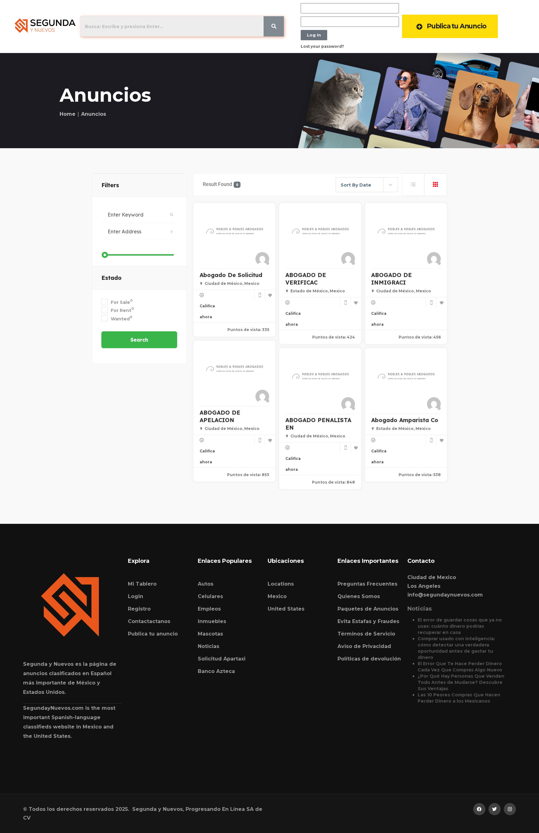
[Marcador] (270, 295)
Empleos (209, 609)
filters (110, 185)
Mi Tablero (142, 584)
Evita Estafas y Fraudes (368, 621)
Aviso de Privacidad (364, 646)
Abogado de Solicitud (231, 275)
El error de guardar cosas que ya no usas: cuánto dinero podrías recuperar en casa (460, 626)
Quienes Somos (358, 596)
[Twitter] (494, 809)
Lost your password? (322, 46)
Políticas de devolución (369, 659)
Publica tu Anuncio (456, 26)
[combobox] (367, 184)
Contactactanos (149, 621)
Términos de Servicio (366, 634)
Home (67, 114)
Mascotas (210, 634)
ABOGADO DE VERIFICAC (305, 278)
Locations (281, 584)
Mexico (277, 596)
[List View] (413, 184)
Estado (111, 277)
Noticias (208, 646)
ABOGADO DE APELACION (220, 416)
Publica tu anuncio (153, 634)
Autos (205, 584)
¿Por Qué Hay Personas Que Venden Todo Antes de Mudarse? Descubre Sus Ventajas (461, 682)
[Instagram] (510, 809)
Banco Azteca (216, 671)
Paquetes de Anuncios (367, 609)
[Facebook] (479, 809)
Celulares (210, 596)
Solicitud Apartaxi (221, 659)
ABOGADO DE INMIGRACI (391, 278)
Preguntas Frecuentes (367, 584)
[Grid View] (435, 184)
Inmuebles (212, 621)
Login (135, 596)
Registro (139, 609)
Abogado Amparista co (404, 420)
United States (286, 609)
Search (139, 340)
